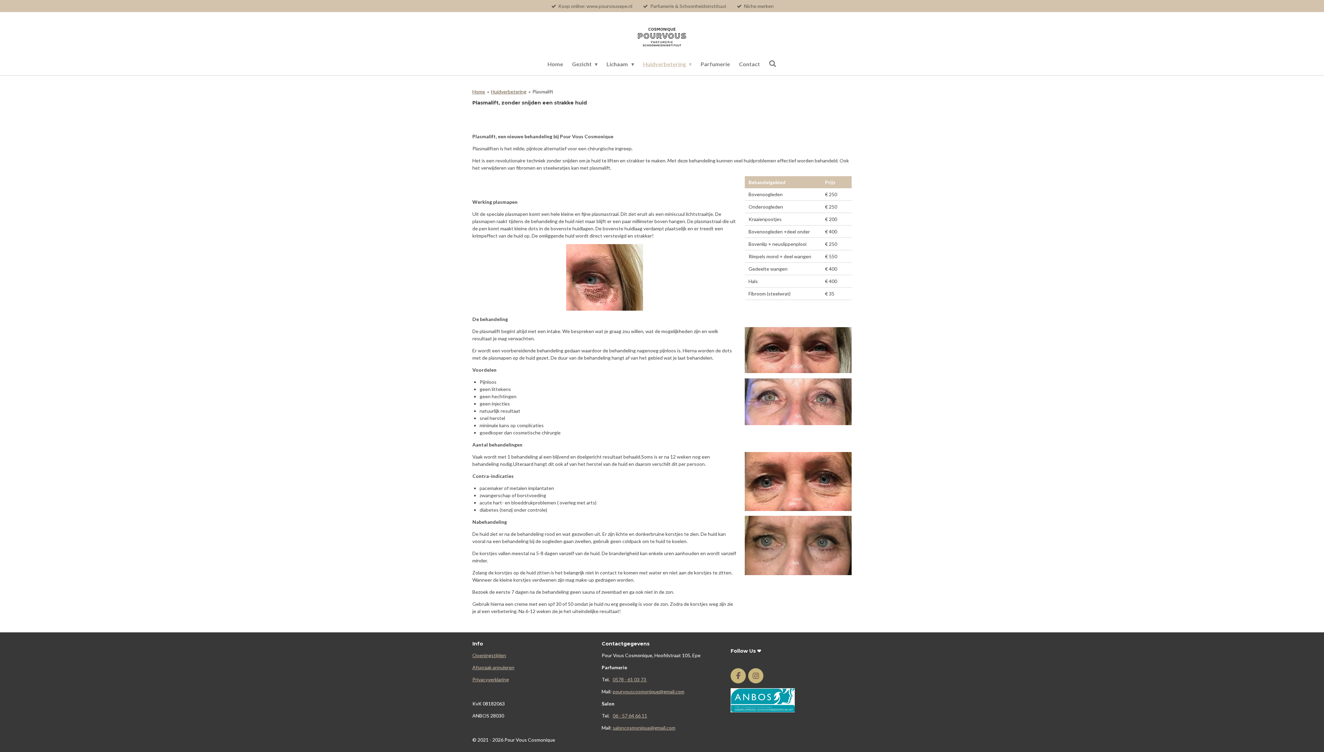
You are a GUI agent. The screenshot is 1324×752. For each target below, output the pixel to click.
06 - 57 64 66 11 (630, 716)
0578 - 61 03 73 (630, 679)
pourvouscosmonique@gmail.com (648, 691)
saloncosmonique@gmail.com (644, 728)
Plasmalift (542, 91)
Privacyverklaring (490, 679)
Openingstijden (489, 655)
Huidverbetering (508, 91)
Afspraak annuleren (493, 667)
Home (478, 91)
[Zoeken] (772, 63)
